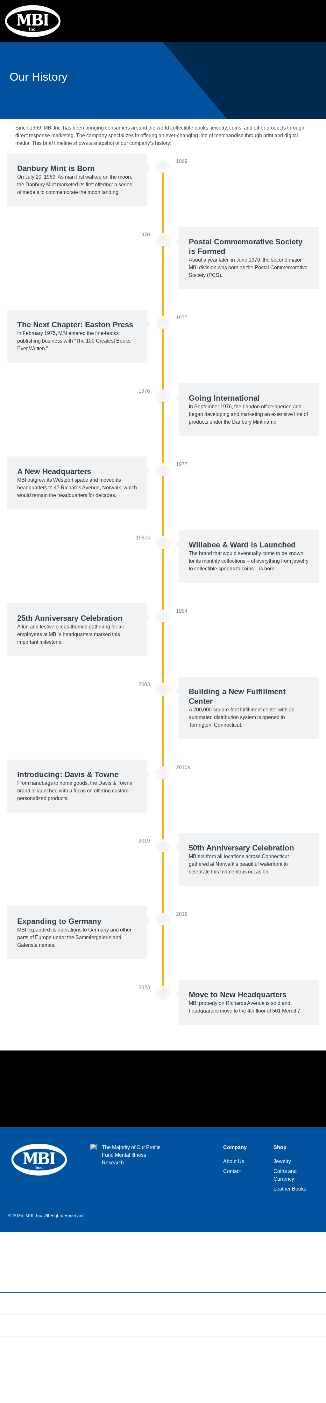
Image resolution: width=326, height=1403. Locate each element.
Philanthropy (24, 1370)
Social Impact (25, 1348)
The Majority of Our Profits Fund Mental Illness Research (131, 1155)
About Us (19, 1281)
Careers (18, 1326)
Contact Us (22, 1392)
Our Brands (22, 1303)
